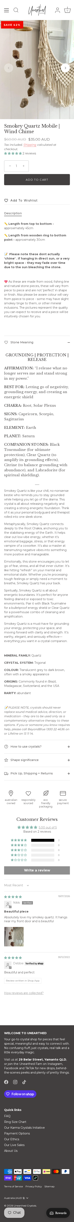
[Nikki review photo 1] (14, 937)
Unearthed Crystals (25, 1205)
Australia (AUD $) (14, 1198)
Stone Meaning (21, 342)
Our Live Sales (14, 1145)
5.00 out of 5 (48, 827)
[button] (8, 67)
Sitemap (49, 1186)
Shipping (29, 145)
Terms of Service (13, 1186)
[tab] (15, 213)
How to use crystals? (26, 746)
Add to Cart (37, 179)
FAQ (7, 1116)
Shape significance (24, 760)
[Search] (16, 10)
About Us (10, 1151)
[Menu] (6, 10)
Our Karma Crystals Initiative (24, 1128)
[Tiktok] (24, 1082)
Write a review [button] (37, 870)
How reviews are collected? (24, 993)
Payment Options (17, 1133)
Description (13, 213)
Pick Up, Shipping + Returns (31, 773)
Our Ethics (11, 1139)
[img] (13, 897)
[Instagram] (15, 1082)
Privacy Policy (33, 1186)
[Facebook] (6, 1082)
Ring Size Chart (15, 1122)
